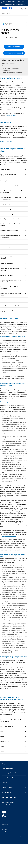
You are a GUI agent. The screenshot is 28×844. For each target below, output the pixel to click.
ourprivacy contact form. (9, 536)
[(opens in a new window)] (3, 797)
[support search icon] (21, 8)
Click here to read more (6, 141)
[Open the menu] (25, 8)
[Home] (7, 8)
